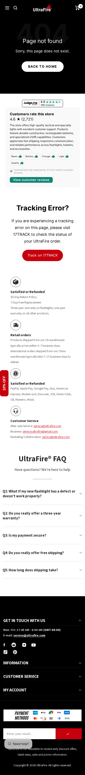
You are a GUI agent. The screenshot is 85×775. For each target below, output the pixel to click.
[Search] (15, 8)
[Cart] (77, 8)
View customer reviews (31, 180)
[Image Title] (4, 645)
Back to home (42, 66)
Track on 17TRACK (42, 255)
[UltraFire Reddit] (13, 645)
